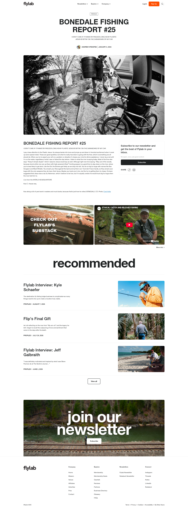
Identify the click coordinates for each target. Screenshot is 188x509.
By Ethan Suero (159, 505)
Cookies (140, 505)
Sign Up (154, 4)
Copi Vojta (107, 191)
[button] (82, 4)
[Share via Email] (134, 169)
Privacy (133, 505)
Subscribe (142, 162)
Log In (145, 4)
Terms (127, 505)
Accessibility (149, 505)
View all (94, 381)
